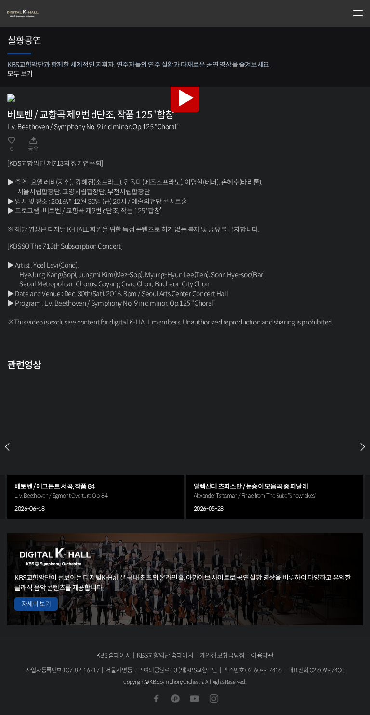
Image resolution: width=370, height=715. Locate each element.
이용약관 (262, 655)
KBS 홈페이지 (113, 655)
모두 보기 (20, 73)
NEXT (363, 447)
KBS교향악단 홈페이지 (165, 655)
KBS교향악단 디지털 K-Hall (55, 13)
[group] (95, 447)
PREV (7, 447)
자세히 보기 (36, 604)
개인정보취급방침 (222, 655)
